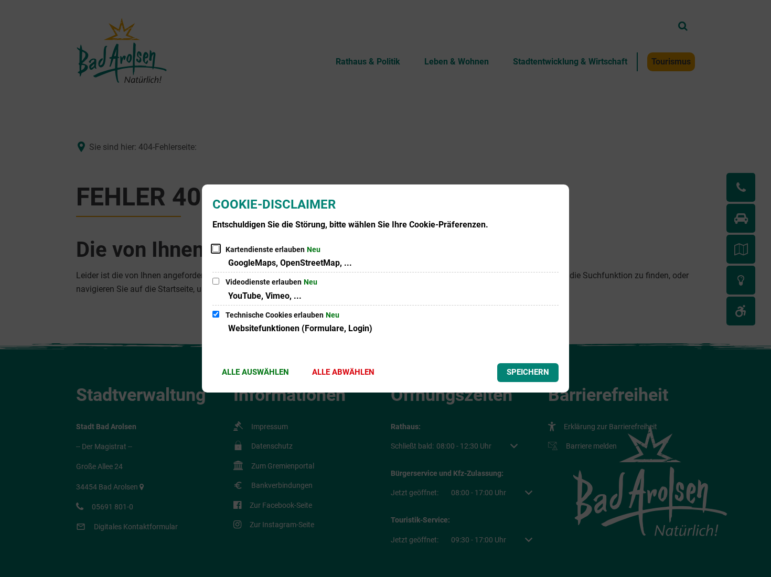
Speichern (528, 372)
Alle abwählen (343, 372)
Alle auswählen (255, 372)
